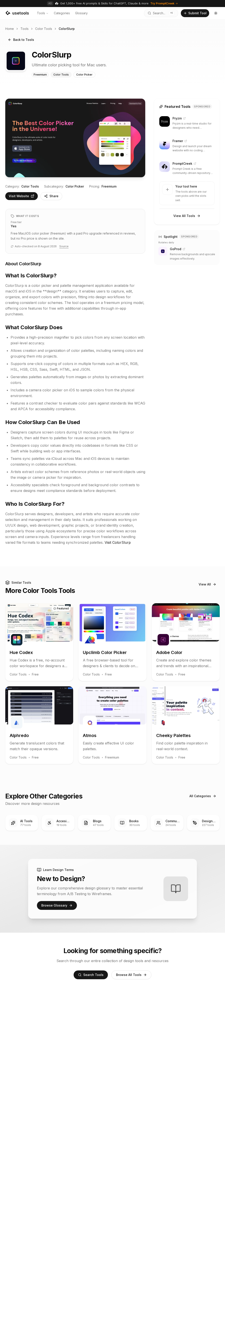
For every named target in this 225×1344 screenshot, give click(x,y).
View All (205, 584)
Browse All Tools (129, 975)
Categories (62, 13)
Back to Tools (23, 40)
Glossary (81, 13)
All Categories (200, 796)
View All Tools (184, 216)
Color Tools (43, 29)
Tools (41, 13)
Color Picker (74, 186)
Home (9, 29)
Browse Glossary (54, 905)
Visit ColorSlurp (118, 542)
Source (64, 246)
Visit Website (19, 196)
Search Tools (93, 975)
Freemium (109, 186)
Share (53, 196)
